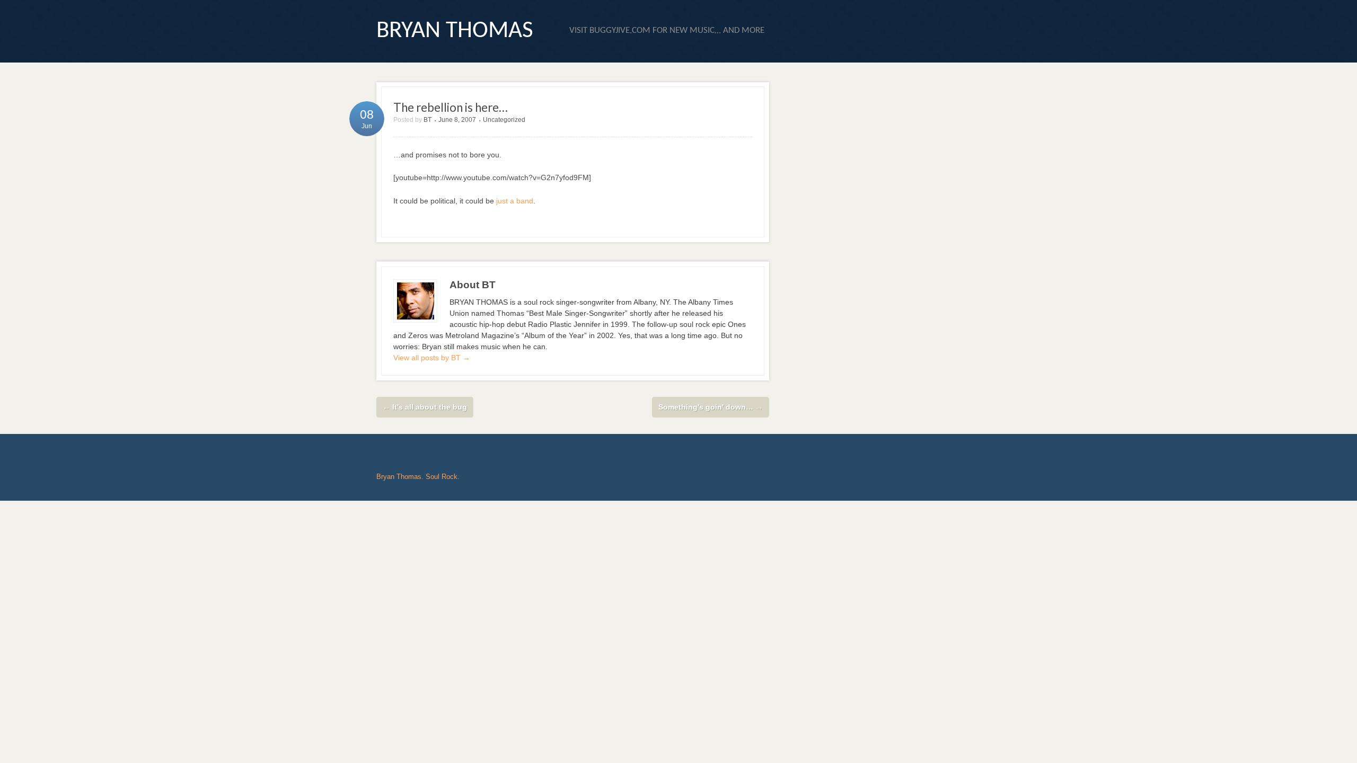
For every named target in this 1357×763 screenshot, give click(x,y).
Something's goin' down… (710, 407)
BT (427, 119)
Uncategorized (504, 119)
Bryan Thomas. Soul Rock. (418, 477)
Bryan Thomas (454, 31)
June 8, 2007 (457, 119)
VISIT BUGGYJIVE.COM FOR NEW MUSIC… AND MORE (666, 30)
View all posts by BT (431, 357)
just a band (514, 201)
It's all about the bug (425, 407)
